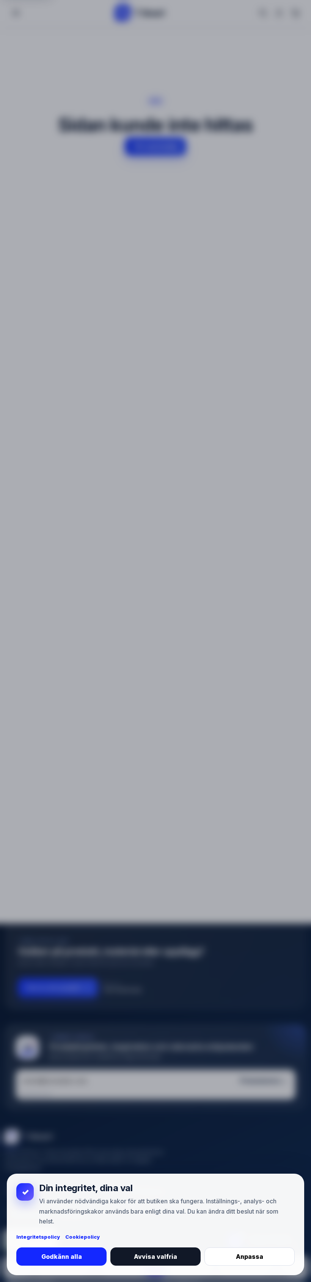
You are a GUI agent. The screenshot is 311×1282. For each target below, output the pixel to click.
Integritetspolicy (38, 1237)
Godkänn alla (61, 1256)
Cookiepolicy (82, 1237)
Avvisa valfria (155, 1256)
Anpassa (249, 1256)
